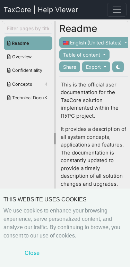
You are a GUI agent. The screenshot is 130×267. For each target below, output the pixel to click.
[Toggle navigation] (117, 10)
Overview (21, 56)
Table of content (82, 55)
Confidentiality (26, 70)
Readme (20, 43)
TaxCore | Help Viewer (40, 10)
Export (94, 67)
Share (69, 67)
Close (32, 252)
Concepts (21, 84)
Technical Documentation (31, 97)
